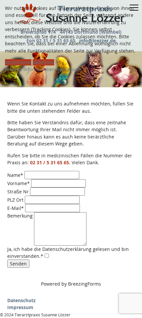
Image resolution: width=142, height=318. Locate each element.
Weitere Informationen (30, 69)
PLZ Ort (15, 200)
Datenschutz (21, 300)
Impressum (20, 307)
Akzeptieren (18, 62)
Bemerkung (20, 216)
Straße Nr (18, 191)
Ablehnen (43, 62)
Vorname (18, 183)
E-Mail (15, 208)
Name (15, 175)
